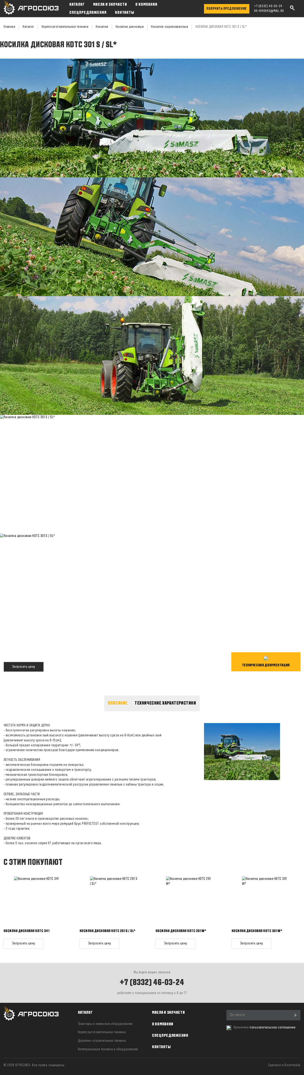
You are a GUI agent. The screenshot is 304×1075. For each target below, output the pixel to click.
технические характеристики (165, 703)
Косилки (102, 26)
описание (118, 703)
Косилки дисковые (130, 26)
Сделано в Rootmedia (284, 1065)
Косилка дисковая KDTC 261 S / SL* (108, 931)
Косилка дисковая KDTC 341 (26, 931)
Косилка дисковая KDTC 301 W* (257, 931)
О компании (146, 5)
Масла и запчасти (110, 5)
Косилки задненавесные (169, 26)
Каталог (77, 5)
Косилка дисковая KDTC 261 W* (181, 931)
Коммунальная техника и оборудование (108, 1049)
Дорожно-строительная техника (102, 1040)
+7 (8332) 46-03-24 (268, 6)
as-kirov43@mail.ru (269, 11)
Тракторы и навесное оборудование (105, 1024)
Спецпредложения (88, 13)
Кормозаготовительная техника (65, 26)
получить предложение (226, 8)
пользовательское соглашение (272, 1027)
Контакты (124, 13)
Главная (9, 26)
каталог (85, 1013)
